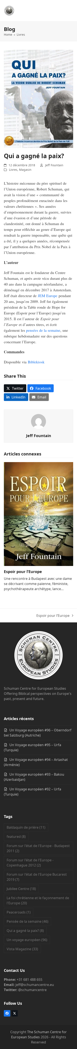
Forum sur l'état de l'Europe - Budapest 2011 (38, 848)
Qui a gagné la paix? (25, 930)
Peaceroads (19, 912)
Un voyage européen (27, 939)
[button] (15, 388)
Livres (13, 170)
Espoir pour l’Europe (23, 571)
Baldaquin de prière (26, 827)
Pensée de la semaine (27, 921)
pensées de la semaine (43, 330)
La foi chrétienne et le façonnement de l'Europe (38, 900)
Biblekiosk (36, 361)
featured (16, 836)
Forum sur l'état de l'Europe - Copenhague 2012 (30, 863)
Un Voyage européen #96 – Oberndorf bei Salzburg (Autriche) (37, 733)
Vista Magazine (22, 949)
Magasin (25, 170)
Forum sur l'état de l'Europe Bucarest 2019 (37, 877)
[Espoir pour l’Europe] (38, 513)
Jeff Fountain (54, 165)
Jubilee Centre (21, 888)
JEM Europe (47, 295)
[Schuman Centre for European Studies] (38, 656)
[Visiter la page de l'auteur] (38, 421)
